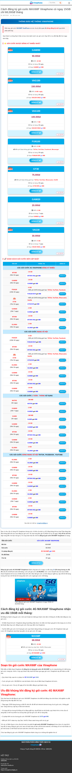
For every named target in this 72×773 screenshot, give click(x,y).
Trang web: (9, 769)
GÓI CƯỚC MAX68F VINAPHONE (48, 540)
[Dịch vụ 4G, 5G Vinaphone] (36, 2)
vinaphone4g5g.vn (42, 523)
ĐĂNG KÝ (35, 72)
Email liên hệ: (7, 764)
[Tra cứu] (60, 3)
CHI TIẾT (59, 73)
